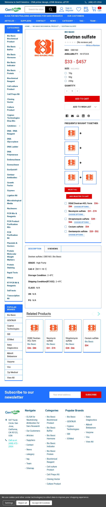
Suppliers (26, 21)
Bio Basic (11, 315)
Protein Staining (11, 266)
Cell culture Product (12, 87)
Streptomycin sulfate (72, 339)
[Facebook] (67, 116)
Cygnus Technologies (13, 327)
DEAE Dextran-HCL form (34, 339)
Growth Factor (10, 184)
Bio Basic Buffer (11, 48)
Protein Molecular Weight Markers (11, 255)
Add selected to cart (79, 196)
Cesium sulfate (92, 338)
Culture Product (10, 108)
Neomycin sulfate (51, 339)
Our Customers (75, 16)
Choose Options (81, 207)
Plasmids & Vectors (12, 244)
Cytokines (11, 126)
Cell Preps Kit (13, 94)
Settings (9, 502)
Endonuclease (13, 159)
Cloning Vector (10, 100)
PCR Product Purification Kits (13, 224)
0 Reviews (53, 249)
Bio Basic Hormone (11, 56)
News (53, 21)
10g (70, 73)
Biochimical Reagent (12, 79)
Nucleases (12, 208)
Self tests (11, 290)
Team (92, 21)
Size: (72, 68)
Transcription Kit (13, 297)
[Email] (72, 116)
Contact (41, 21)
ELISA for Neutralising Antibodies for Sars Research (34, 16)
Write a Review (93, 45)
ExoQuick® (12, 169)
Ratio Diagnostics (12, 346)
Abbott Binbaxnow (12, 355)
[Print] (77, 116)
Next (98, 314)
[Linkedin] (83, 116)
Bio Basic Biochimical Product (12, 39)
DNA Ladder (12, 147)
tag (81, 21)
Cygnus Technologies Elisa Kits (13, 118)
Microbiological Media (14, 202)
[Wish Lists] (80, 9)
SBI (8, 334)
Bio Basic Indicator (11, 64)
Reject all (22, 502)
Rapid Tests (12, 272)
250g (71, 81)
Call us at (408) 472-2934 (13, 443)
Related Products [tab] (38, 314)
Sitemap (30, 468)
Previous (93, 314)
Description (34, 249)
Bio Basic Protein (11, 72)
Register (69, 10)
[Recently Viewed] (88, 9)
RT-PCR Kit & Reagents (13, 284)
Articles (9, 21)
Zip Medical (12, 372)
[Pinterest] (88, 116)
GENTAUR (11, 320)
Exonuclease (13, 165)
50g (70, 77)
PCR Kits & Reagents (12, 215)
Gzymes (11, 190)
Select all (72, 190)
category (67, 21)
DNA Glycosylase (12, 140)
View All (10, 377)
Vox (9, 367)
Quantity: (70, 85)
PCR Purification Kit (12, 235)
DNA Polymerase (12, 153)
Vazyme (10, 361)
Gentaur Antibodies (12, 176)
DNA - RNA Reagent (12, 132)
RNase (10, 278)
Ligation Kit (12, 195)
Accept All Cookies (41, 502)
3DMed (10, 339)
